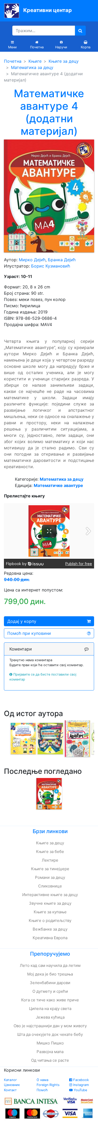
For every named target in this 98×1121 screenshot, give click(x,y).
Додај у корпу (21, 621)
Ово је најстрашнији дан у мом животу (50, 1025)
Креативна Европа (50, 937)
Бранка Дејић (62, 259)
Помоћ (42, 1090)
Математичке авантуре (58, 485)
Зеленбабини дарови (50, 982)
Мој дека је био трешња (50, 974)
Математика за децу (32, 67)
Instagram (80, 1085)
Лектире (50, 860)
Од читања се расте (50, 1060)
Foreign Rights (48, 1085)
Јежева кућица (50, 1017)
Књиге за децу (64, 61)
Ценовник (12, 1085)
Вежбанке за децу (50, 929)
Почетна (12, 61)
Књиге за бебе (50, 851)
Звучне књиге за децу (50, 903)
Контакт (10, 1090)
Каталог (10, 1080)
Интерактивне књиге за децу (50, 894)
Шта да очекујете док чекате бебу (50, 1034)
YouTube (80, 1090)
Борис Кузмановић (50, 266)
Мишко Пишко (50, 1043)
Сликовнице (50, 886)
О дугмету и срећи (50, 991)
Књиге (35, 61)
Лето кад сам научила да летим (50, 965)
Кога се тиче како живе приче (50, 999)
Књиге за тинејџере (50, 868)
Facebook (80, 1080)
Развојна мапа (50, 1051)
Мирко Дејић (32, 259)
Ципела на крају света (50, 1008)
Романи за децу (50, 877)
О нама (42, 1080)
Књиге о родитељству (50, 920)
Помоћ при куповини (29, 633)
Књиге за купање (50, 911)
